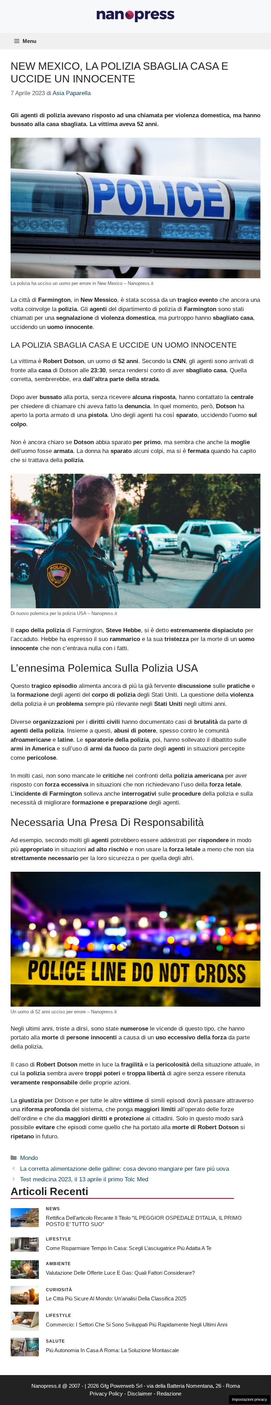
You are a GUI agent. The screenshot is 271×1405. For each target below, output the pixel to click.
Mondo (29, 1158)
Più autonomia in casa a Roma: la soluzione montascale (112, 1350)
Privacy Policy (106, 1394)
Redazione (169, 1394)
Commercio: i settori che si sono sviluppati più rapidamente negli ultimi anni (136, 1325)
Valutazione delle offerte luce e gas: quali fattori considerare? (120, 1273)
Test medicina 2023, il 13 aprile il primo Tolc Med (84, 1179)
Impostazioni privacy (249, 1399)
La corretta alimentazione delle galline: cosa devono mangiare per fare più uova (124, 1168)
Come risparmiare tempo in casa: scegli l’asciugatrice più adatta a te (128, 1248)
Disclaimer (139, 1394)
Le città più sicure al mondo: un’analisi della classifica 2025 (116, 1298)
